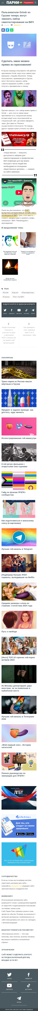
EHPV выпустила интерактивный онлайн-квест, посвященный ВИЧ (19, 212)
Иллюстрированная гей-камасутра (19, 438)
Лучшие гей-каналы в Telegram (17, 549)
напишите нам (16, 886)
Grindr (6, 293)
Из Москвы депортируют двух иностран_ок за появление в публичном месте (17, 688)
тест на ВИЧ (19, 297)
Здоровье (17, 25)
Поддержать (28, 3)
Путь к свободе (9, 631)
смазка (6, 297)
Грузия (15, 293)
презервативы (28, 293)
